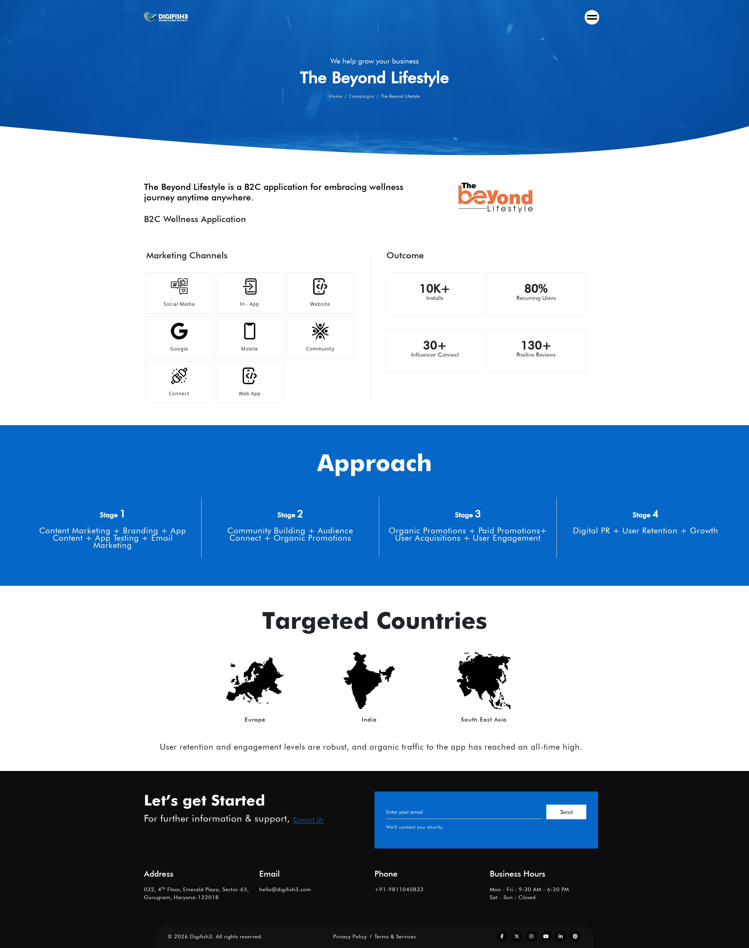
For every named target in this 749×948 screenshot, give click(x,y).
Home (335, 96)
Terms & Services (395, 936)
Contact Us (308, 819)
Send (566, 811)
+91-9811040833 (399, 889)
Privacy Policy (350, 936)
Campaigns (361, 96)
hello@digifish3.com (285, 889)
